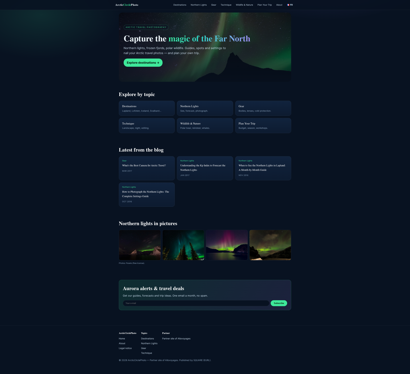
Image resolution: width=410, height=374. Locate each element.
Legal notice (125, 348)
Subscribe (279, 303)
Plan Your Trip (265, 5)
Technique (226, 5)
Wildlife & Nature (244, 5)
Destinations (179, 5)
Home (122, 338)
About (279, 5)
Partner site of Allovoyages (176, 338)
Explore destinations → (143, 62)
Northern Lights (199, 5)
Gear (213, 5)
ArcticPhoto (126, 5)
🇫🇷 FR (290, 5)
